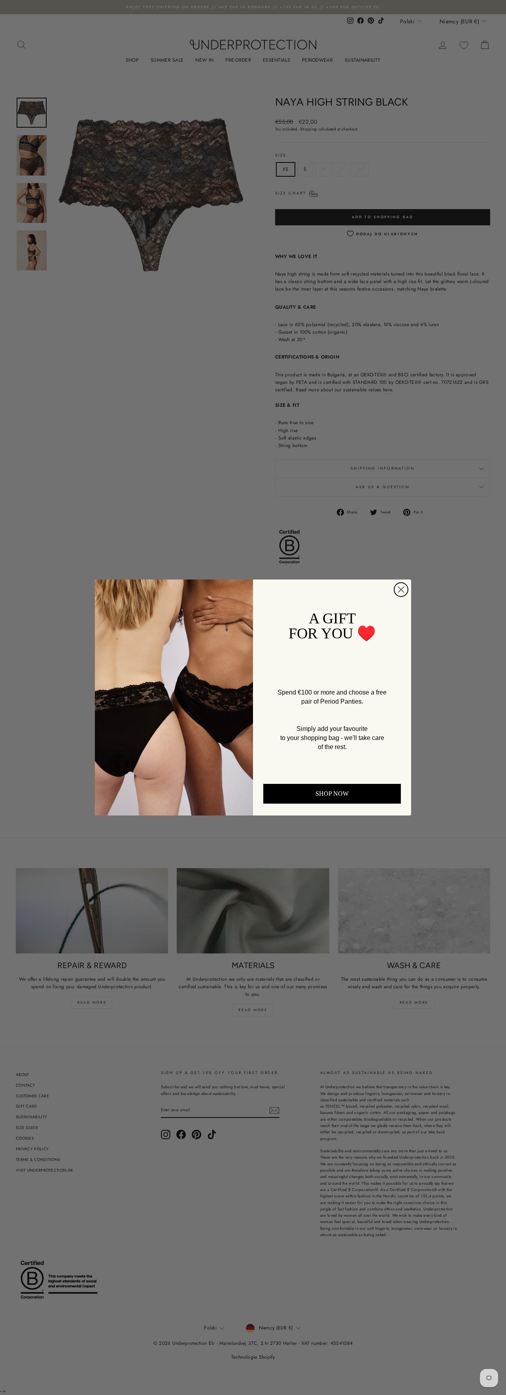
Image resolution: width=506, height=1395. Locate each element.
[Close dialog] (401, 590)
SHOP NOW (332, 793)
